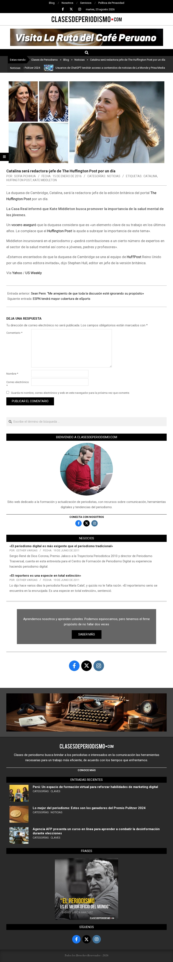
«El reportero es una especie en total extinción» (45, 575)
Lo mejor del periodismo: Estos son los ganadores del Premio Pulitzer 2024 (89, 808)
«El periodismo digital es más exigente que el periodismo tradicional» (61, 546)
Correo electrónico (17, 384)
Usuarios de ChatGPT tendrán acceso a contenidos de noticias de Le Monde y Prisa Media (94, 67)
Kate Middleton (45, 180)
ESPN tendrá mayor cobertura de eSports (61, 299)
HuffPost (134, 257)
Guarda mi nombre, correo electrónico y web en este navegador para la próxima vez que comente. (70, 392)
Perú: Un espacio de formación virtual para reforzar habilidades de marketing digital (95, 787)
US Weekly (33, 273)
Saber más (86, 634)
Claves (55, 791)
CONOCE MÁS (87, 770)
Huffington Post (19, 180)
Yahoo (17, 273)
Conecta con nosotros (86, 517)
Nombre (12, 373)
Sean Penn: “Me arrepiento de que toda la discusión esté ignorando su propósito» (87, 293)
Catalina (150, 176)
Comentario (14, 332)
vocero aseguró (23, 225)
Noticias (113, 176)
